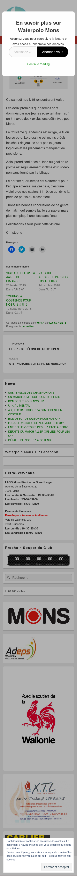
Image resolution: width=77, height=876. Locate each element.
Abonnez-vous (52, 51)
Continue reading (38, 64)
